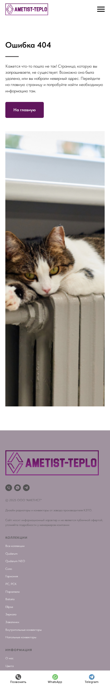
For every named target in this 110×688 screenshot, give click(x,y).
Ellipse (9, 607)
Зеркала (10, 614)
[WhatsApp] (17, 487)
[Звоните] (8, 487)
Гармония (11, 576)
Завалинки (12, 622)
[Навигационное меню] (101, 9)
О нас (9, 658)
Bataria (9, 599)
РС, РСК (11, 584)
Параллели (12, 592)
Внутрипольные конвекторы (23, 630)
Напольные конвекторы (20, 637)
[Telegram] (26, 487)
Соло (8, 569)
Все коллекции (15, 546)
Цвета (9, 666)
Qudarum (11, 553)
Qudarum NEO (15, 561)
